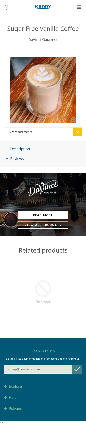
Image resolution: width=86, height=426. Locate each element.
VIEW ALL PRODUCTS (43, 225)
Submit (77, 369)
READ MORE (43, 215)
